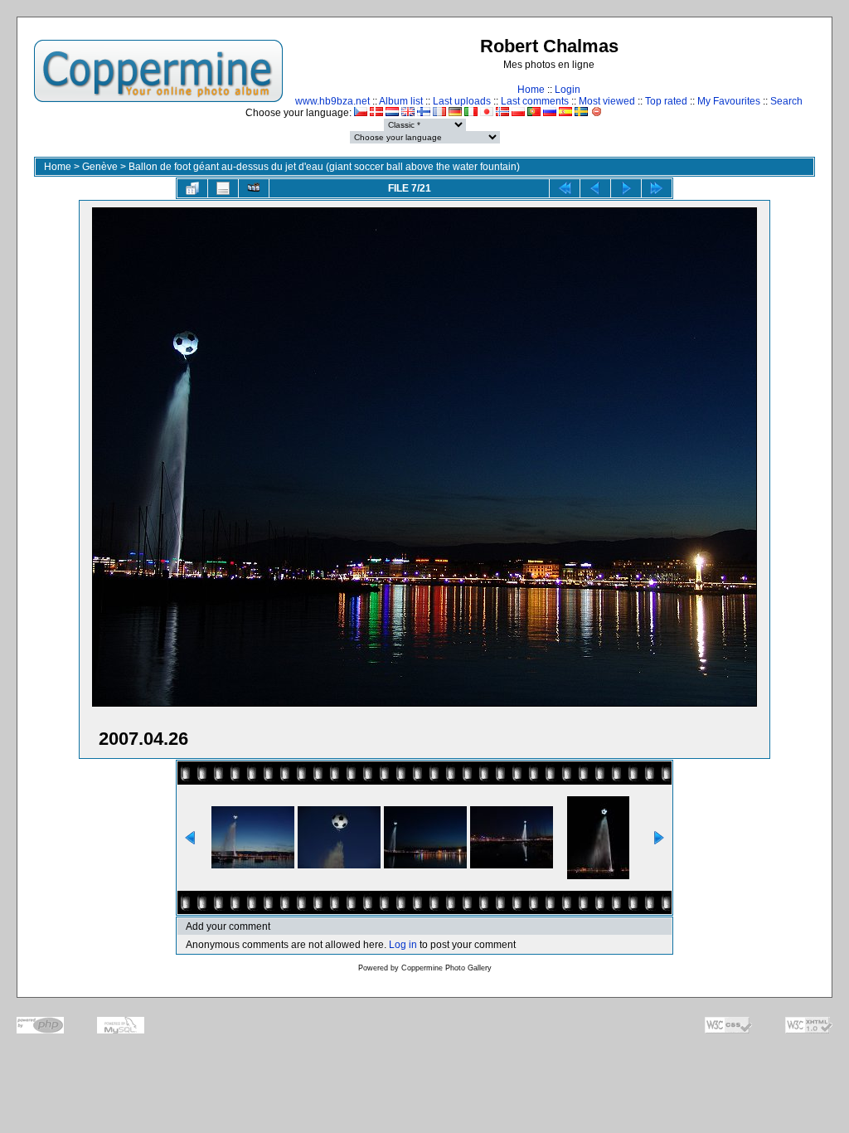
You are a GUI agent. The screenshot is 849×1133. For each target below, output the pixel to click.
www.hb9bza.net (332, 101)
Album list (401, 101)
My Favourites (728, 101)
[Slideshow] (254, 188)
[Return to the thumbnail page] (192, 188)
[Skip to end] (657, 188)
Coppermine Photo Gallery (446, 968)
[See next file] (626, 188)
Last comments (535, 101)
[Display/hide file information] (223, 188)
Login (567, 89)
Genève (100, 167)
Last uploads (462, 101)
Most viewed (607, 101)
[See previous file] (595, 188)
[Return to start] (565, 188)
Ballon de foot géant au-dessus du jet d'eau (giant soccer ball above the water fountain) (324, 167)
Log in (403, 945)
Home (531, 89)
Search (786, 101)
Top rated (666, 101)
